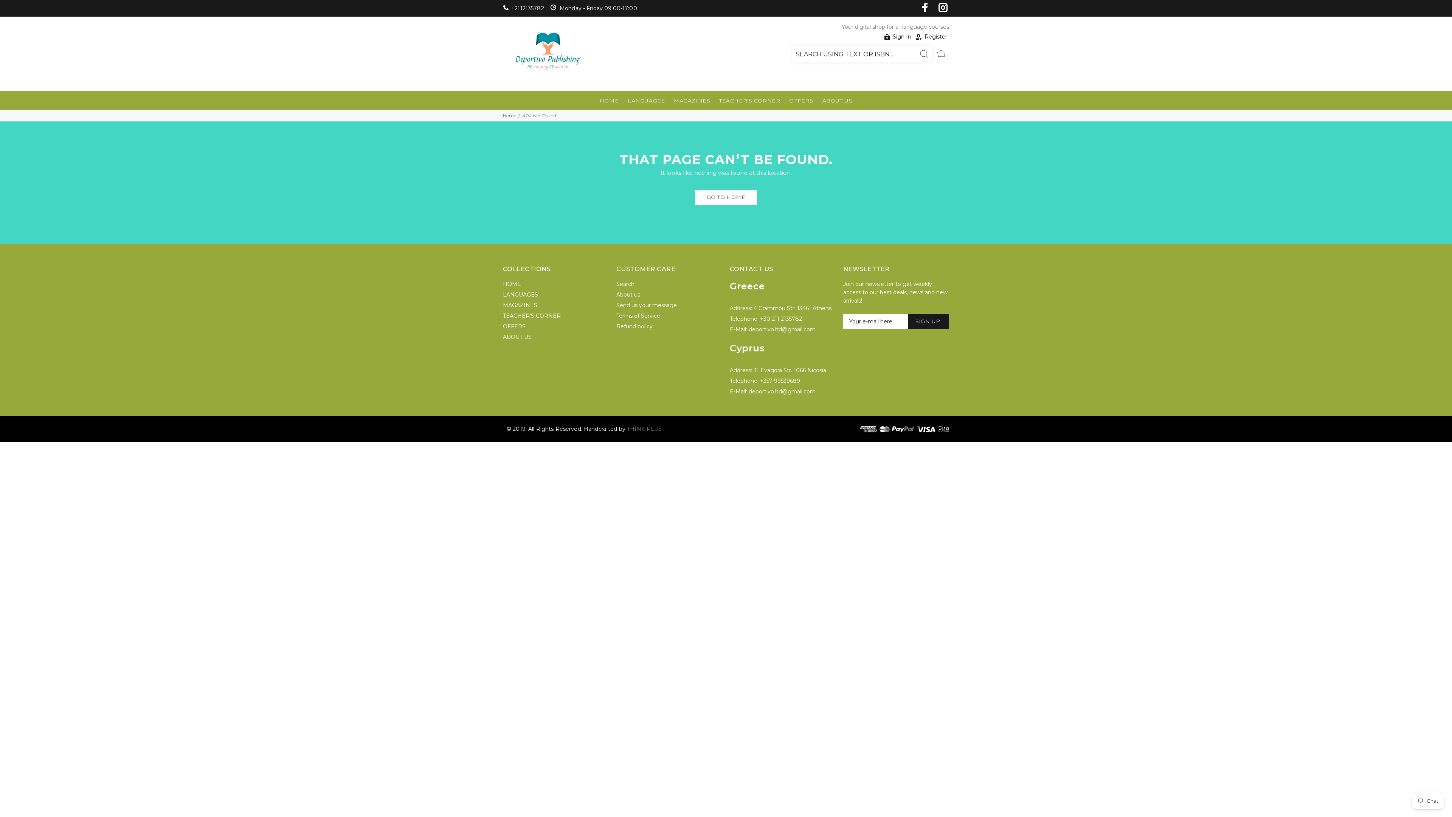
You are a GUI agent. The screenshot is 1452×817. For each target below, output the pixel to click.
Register (936, 36)
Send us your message (646, 305)
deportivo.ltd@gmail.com (782, 329)
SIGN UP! (928, 321)
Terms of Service (638, 315)
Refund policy (634, 326)
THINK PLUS (644, 429)
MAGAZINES (692, 100)
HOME (609, 100)
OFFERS (801, 100)
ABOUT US (837, 100)
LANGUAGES (646, 100)
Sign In (902, 36)
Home (509, 115)
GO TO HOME (726, 197)
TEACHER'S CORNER (749, 100)
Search (625, 284)
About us (628, 294)
